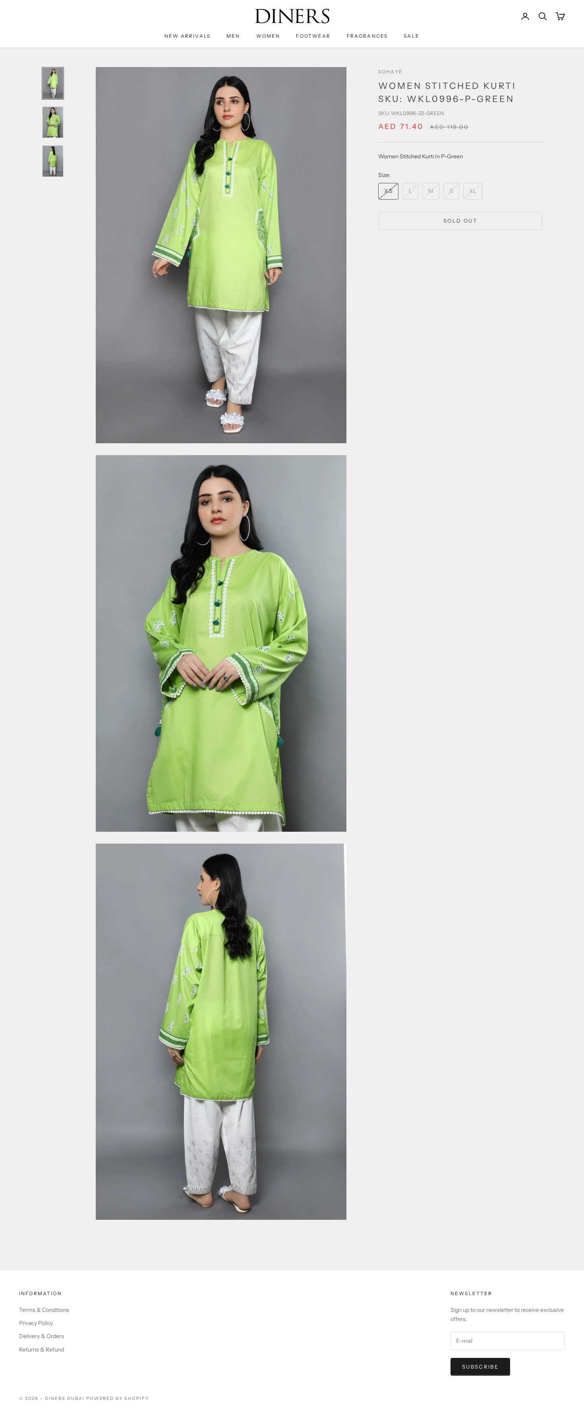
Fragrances (367, 36)
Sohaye (390, 72)
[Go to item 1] (53, 83)
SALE (412, 36)
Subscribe (480, 1366)
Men (233, 36)
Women (268, 36)
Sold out (460, 220)
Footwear (313, 36)
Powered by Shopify (117, 1398)
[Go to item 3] (53, 161)
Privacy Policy (36, 1323)
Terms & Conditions (44, 1309)
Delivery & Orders (41, 1336)
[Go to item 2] (53, 122)
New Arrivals (187, 36)
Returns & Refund (41, 1349)
